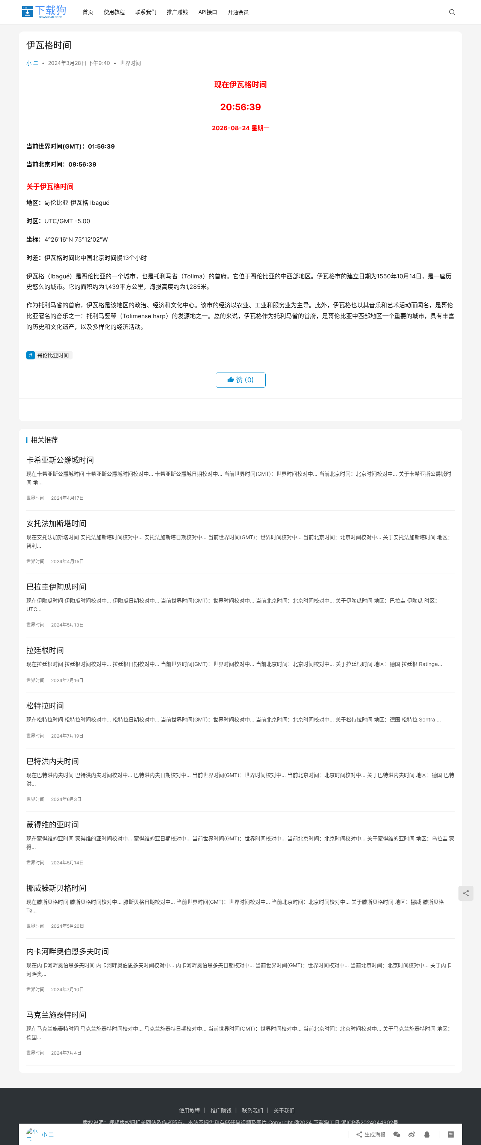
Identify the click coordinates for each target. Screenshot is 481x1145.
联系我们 (145, 12)
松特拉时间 (45, 706)
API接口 (207, 12)
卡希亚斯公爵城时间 (60, 460)
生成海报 (374, 1134)
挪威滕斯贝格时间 (56, 888)
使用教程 (114, 12)
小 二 (32, 63)
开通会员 (238, 12)
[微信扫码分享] (397, 1134)
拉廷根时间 (45, 650)
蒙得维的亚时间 (52, 824)
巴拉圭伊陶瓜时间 (56, 587)
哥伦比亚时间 (53, 355)
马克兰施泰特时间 (56, 1015)
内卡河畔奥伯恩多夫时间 (67, 951)
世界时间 (130, 63)
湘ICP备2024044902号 (369, 1122)
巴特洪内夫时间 (52, 761)
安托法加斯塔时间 (56, 523)
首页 (88, 12)
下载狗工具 (326, 1122)
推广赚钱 (177, 12)
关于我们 (284, 1110)
